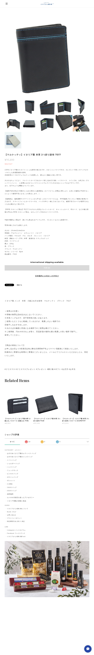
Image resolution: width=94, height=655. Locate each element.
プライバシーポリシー (14, 518)
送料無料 (10, 494)
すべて (12, 442)
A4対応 (10, 484)
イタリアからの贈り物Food (16, 536)
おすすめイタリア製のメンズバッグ (19, 457)
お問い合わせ (11, 515)
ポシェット (11, 480)
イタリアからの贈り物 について (17, 508)
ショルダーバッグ (13, 463)
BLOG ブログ (11, 512)
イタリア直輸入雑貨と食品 (16, 501)
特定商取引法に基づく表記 (16, 521)
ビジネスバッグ (12, 474)
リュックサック (12, 470)
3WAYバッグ (12, 491)
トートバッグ (12, 460)
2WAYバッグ (12, 487)
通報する (19, 285)
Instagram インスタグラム (16, 530)
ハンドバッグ (12, 467)
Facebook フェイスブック (16, 533)
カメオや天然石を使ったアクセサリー (20, 497)
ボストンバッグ (12, 477)
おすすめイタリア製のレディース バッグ (22, 453)
